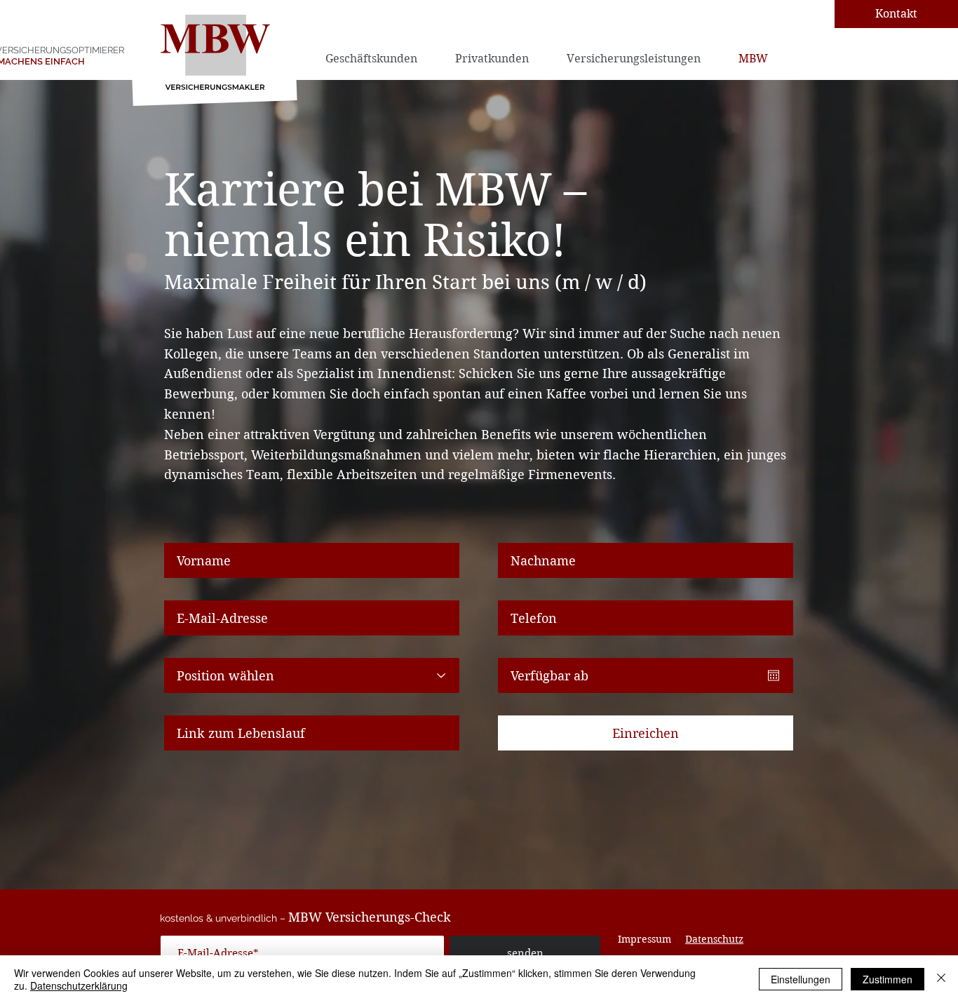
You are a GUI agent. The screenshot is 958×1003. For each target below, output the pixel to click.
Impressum (644, 939)
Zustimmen (887, 979)
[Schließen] (941, 979)
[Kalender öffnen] (773, 675)
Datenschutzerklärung (79, 985)
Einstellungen (800, 979)
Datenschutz (714, 939)
